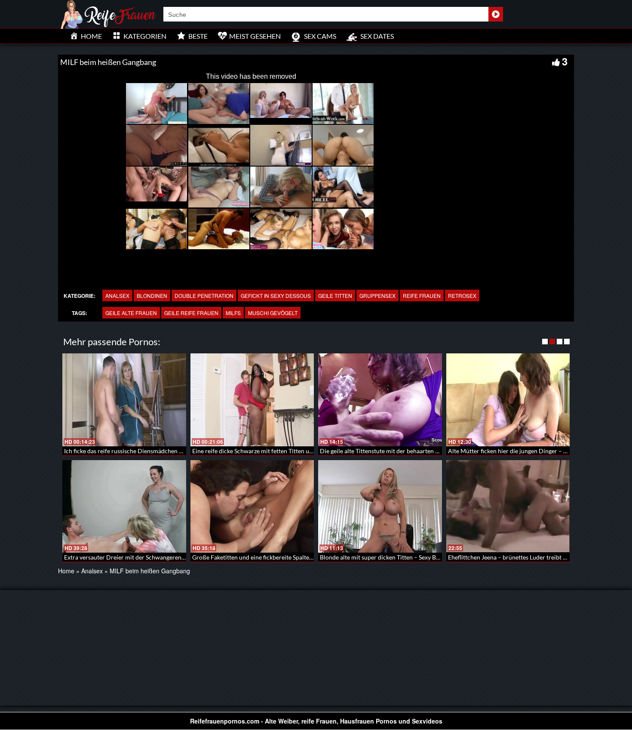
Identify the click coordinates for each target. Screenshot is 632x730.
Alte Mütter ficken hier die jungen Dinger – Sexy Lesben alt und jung (538, 451)
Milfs (233, 312)
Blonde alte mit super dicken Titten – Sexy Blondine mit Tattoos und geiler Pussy (426, 557)
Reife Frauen (422, 295)
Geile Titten (335, 295)
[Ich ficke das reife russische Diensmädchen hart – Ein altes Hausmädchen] (124, 399)
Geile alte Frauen (131, 312)
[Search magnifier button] (495, 14)
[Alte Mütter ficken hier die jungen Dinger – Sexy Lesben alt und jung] (508, 399)
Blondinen (152, 295)
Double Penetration (204, 295)
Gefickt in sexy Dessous (276, 295)
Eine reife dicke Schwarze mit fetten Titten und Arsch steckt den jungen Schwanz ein (303, 451)
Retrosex (462, 295)
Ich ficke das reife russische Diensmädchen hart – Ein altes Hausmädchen (161, 451)
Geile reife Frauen (191, 312)
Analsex (117, 295)
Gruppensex (377, 295)
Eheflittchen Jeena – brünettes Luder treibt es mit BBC (520, 557)
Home (66, 570)
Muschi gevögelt (273, 312)
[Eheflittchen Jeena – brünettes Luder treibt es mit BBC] (508, 506)
